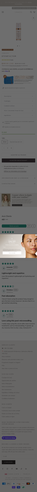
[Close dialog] (36, 235)
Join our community (12, 252)
